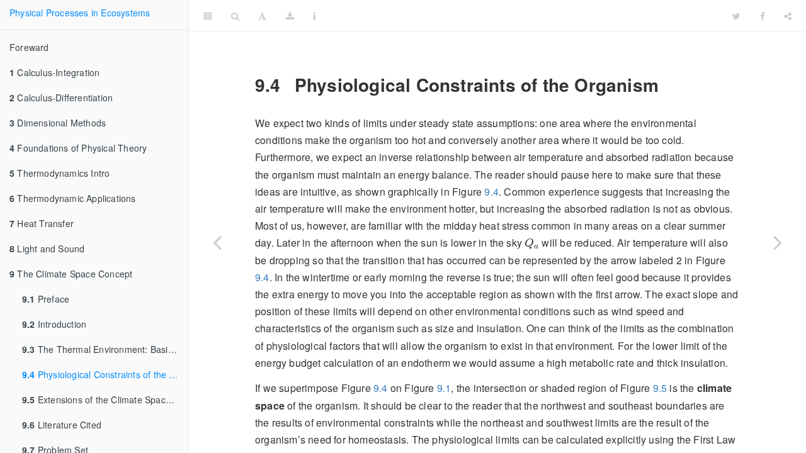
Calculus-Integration (54, 72)
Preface (45, 299)
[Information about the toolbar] (315, 15)
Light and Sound (46, 248)
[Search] (235, 15)
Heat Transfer (41, 223)
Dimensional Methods (57, 122)
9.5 (660, 388)
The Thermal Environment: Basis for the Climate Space (105, 349)
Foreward (29, 47)
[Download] (290, 15)
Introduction (54, 324)
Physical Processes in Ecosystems (79, 12)
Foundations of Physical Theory (78, 148)
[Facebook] (763, 15)
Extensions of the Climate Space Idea (105, 399)
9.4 (491, 191)
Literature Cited (61, 424)
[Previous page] (217, 242)
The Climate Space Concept (70, 273)
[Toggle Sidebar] (208, 15)
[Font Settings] (262, 15)
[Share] (788, 15)
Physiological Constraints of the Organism (105, 374)
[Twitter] (736, 15)
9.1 (444, 388)
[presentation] (532, 243)
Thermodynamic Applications (72, 198)
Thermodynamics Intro (59, 173)
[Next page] (777, 242)
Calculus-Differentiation (61, 97)
